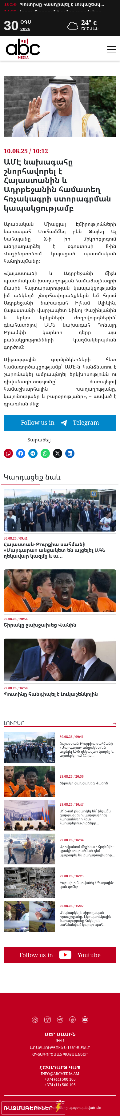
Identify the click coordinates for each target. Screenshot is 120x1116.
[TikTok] (72, 1019)
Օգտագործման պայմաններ (60, 1054)
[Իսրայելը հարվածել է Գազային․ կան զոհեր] (29, 882)
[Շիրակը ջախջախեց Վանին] (60, 590)
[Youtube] (85, 1019)
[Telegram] (60, 1019)
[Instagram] (47, 1019)
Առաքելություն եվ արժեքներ (60, 1047)
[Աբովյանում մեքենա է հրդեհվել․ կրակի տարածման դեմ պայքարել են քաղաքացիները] (29, 849)
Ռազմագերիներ (29, 1108)
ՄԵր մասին (60, 1034)
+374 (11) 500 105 (60, 1084)
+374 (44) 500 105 (60, 1079)
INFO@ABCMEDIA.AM (60, 1073)
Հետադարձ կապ (60, 1067)
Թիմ (60, 1040)
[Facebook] (35, 1019)
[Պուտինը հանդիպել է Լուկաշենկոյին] (60, 660)
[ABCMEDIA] (23, 47)
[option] (60, 9)
